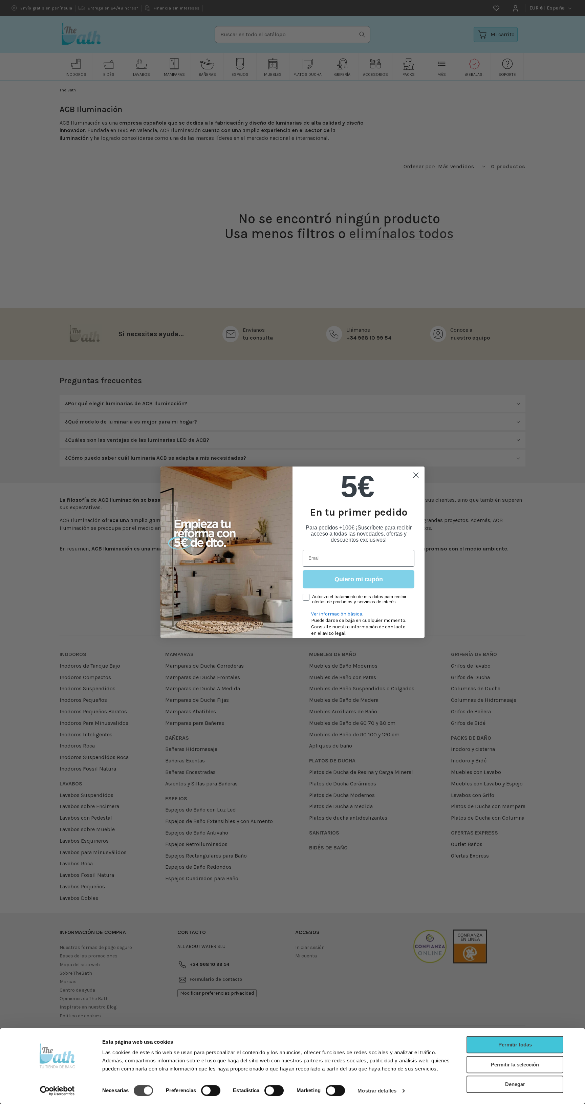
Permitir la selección (515, 1064)
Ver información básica (336, 614)
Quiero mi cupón (358, 579)
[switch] (210, 1090)
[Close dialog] (416, 475)
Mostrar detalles (377, 1091)
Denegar (515, 1084)
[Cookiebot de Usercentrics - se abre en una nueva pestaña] (57, 1091)
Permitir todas (515, 1044)
